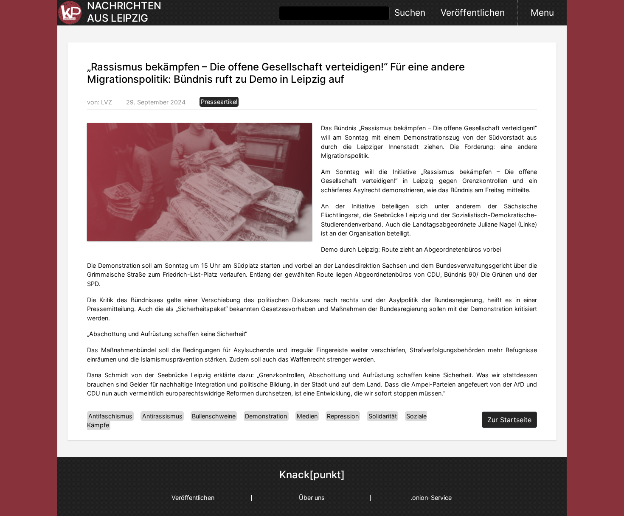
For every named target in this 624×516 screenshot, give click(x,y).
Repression (343, 416)
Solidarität (382, 416)
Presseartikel (219, 102)
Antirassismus (162, 416)
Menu (542, 12)
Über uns (312, 497)
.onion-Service (431, 497)
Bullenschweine (214, 416)
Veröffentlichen (473, 12)
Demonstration (266, 416)
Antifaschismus (110, 416)
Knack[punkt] (312, 475)
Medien (307, 416)
